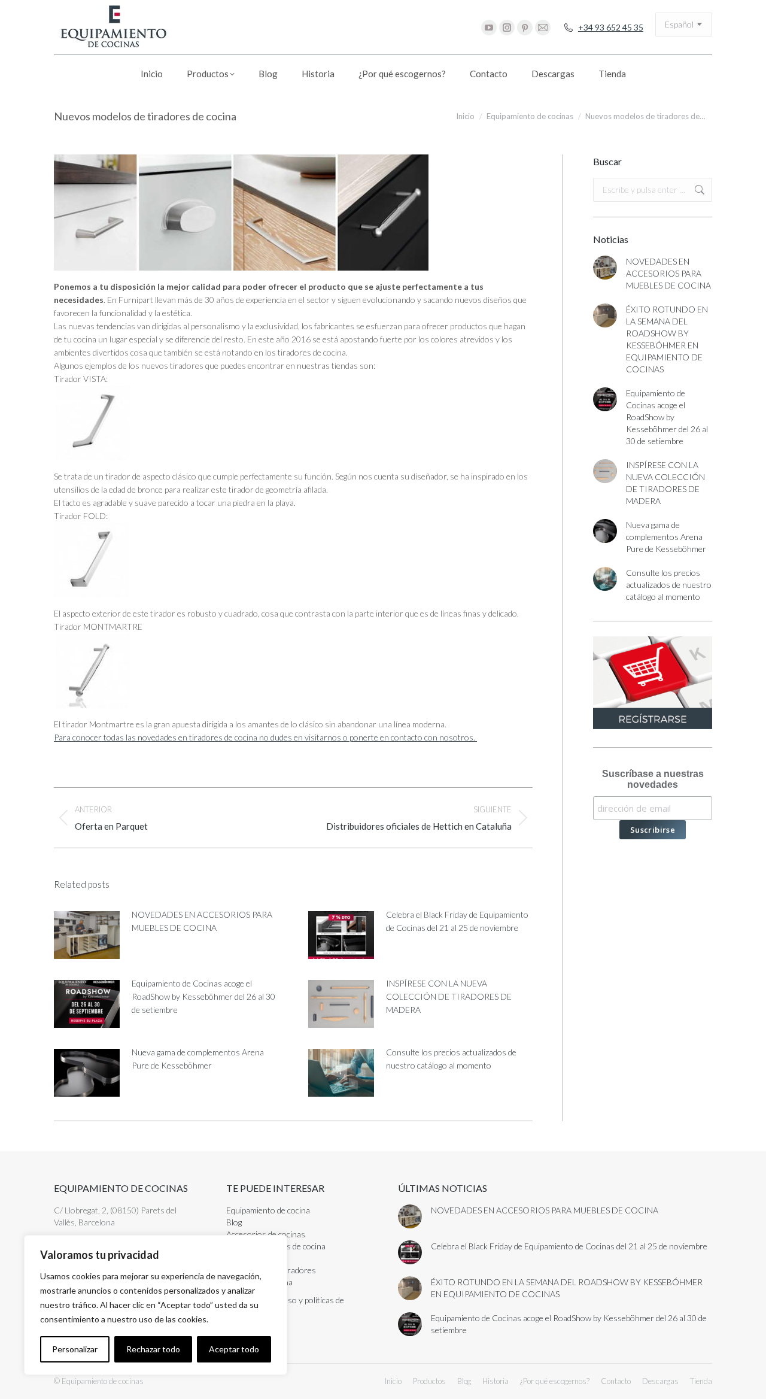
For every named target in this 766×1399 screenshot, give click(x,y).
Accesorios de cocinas (265, 1234)
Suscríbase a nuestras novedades (653, 779)
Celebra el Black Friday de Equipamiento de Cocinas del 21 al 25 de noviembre (457, 921)
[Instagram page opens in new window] (507, 27)
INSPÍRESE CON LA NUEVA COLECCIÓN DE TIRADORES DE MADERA (449, 996)
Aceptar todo (234, 1349)
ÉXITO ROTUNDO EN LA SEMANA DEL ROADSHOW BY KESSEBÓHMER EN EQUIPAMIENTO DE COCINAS (667, 339)
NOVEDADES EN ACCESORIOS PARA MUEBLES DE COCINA (202, 921)
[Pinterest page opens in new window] (525, 27)
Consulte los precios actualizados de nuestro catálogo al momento (451, 1058)
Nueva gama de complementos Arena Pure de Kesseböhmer (198, 1058)
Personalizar (75, 1349)
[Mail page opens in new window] (543, 27)
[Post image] (87, 935)
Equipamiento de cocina (268, 1210)
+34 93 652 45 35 (610, 27)
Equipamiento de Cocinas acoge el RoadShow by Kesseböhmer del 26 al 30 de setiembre (203, 996)
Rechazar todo (153, 1349)
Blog (234, 1222)
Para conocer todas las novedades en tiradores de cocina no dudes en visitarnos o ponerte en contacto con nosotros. (265, 737)
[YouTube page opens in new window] (489, 27)
